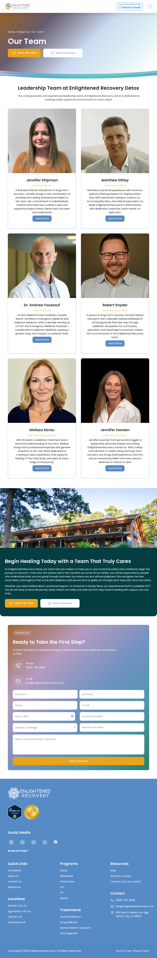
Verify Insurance (78, 761)
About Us (23, 32)
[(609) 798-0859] (18, 665)
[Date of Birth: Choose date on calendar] (72, 716)
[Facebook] (55, 842)
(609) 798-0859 (35, 667)
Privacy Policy (141, 951)
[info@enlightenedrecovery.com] (18, 681)
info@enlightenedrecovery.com (45, 683)
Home (11, 32)
